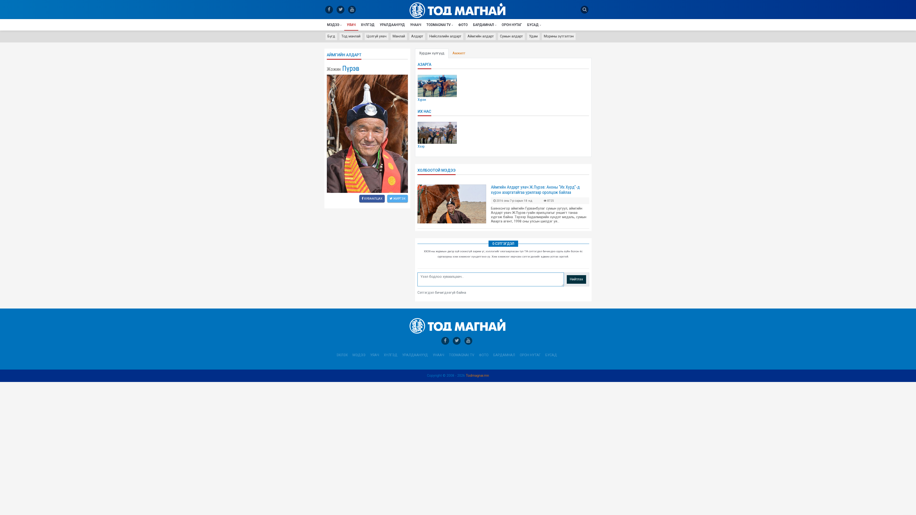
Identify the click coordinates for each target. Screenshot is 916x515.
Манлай (399, 36)
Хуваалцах (372, 198)
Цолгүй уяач (376, 36)
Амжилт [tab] (459, 53)
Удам (533, 36)
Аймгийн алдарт (481, 36)
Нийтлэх (576, 279)
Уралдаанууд (392, 25)
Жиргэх (399, 198)
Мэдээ (333, 25)
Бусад (533, 25)
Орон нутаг (512, 25)
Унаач (415, 25)
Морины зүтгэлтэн (559, 36)
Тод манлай (350, 36)
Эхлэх (342, 355)
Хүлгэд (368, 25)
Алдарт (417, 36)
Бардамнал (483, 25)
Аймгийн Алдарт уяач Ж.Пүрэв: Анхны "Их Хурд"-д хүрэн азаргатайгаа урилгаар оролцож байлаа (535, 190)
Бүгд (331, 36)
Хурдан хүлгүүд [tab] (431, 53)
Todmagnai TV (439, 25)
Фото (463, 25)
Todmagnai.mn (477, 376)
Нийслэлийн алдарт (445, 36)
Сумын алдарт (511, 36)
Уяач (351, 25)
